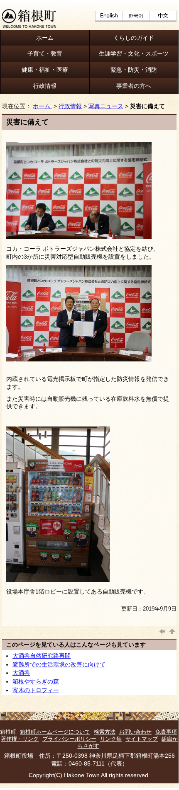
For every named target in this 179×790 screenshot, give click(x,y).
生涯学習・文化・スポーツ (134, 53)
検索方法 (104, 732)
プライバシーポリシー (69, 739)
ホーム (45, 37)
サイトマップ (141, 739)
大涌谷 (21, 672)
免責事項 (166, 732)
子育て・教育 (44, 53)
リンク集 (111, 739)
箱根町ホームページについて (55, 732)
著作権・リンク (20, 739)
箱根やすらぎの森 (35, 681)
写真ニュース (105, 106)
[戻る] (162, 631)
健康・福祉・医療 (45, 69)
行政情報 (44, 85)
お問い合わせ (135, 732)
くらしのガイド (133, 37)
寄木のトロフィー (35, 690)
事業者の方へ (133, 85)
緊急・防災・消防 (133, 69)
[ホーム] (29, 25)
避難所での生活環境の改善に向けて (58, 664)
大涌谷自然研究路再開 (41, 655)
